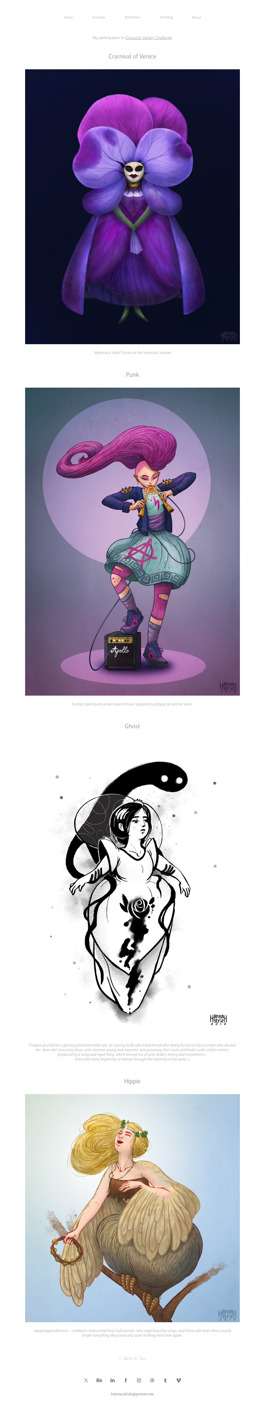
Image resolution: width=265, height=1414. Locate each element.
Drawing (166, 17)
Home (68, 17)
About (196, 17)
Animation (133, 17)
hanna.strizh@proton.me (132, 1394)
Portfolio (99, 17)
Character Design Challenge (148, 37)
